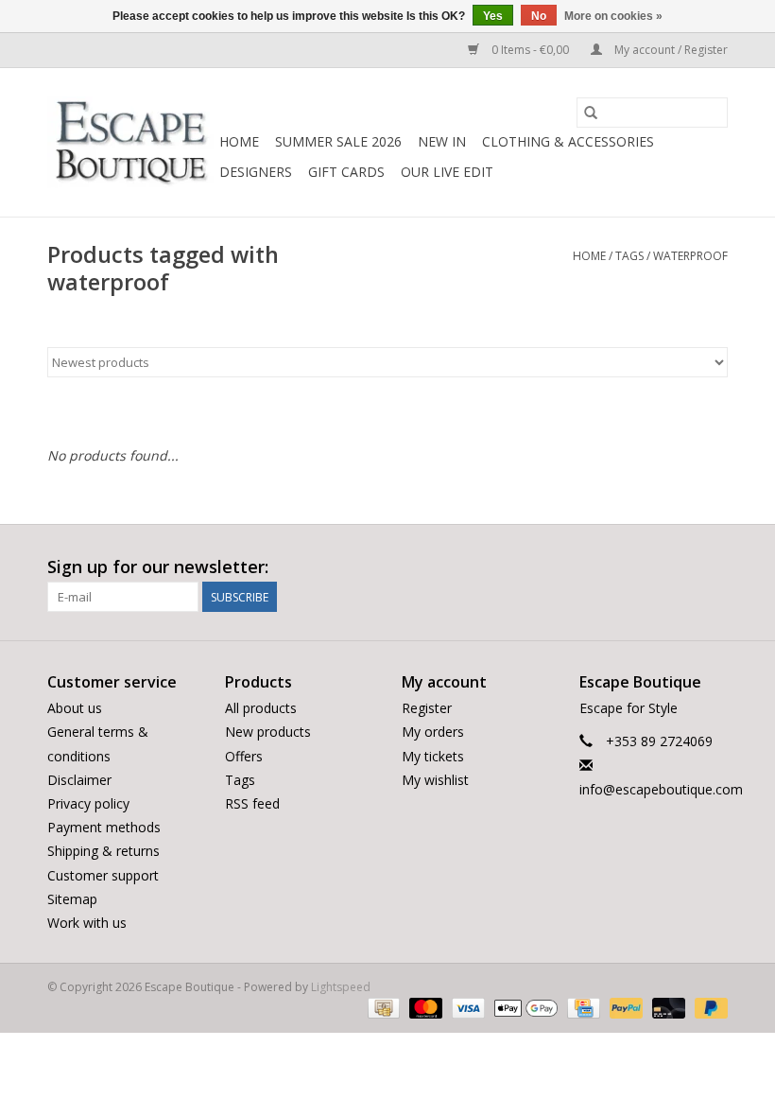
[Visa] (466, 1007)
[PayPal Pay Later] (708, 1007)
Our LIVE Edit (447, 172)
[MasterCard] (424, 1007)
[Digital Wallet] (524, 1007)
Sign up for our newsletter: (157, 567)
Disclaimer (79, 780)
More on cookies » (613, 16)
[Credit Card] (581, 1007)
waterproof (690, 256)
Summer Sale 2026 (338, 141)
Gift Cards (346, 172)
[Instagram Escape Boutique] (713, 567)
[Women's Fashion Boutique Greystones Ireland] (130, 142)
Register (427, 708)
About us (74, 708)
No (538, 16)
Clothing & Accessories (568, 141)
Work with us (87, 923)
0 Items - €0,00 (530, 50)
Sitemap (72, 899)
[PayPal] (624, 1007)
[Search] (591, 112)
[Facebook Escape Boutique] (644, 567)
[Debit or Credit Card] (667, 1007)
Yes (493, 16)
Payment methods (104, 827)
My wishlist (435, 780)
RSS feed (252, 803)
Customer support (103, 875)
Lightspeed (340, 987)
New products (268, 732)
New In (442, 141)
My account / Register (669, 50)
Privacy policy (88, 803)
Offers (244, 756)
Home (239, 141)
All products (261, 708)
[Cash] (382, 1007)
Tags (629, 256)
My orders (433, 732)
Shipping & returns (103, 851)
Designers (255, 172)
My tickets (433, 756)
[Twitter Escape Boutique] (678, 567)
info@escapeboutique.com (661, 789)
